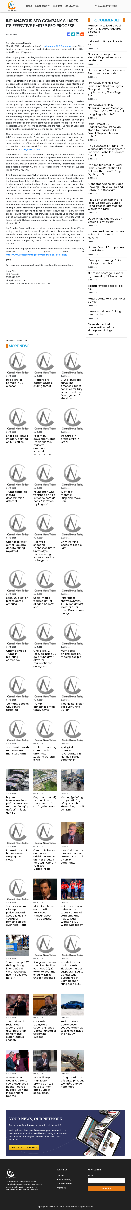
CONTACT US (72, 6)
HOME (29, 6)
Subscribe (106, 1188)
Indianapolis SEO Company (57, 46)
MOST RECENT (42, 6)
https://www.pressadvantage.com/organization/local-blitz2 (36, 254)
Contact (61, 1187)
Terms (60, 1175)
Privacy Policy (64, 1179)
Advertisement (64, 1183)
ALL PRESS (57, 6)
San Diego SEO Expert (29, 149)
